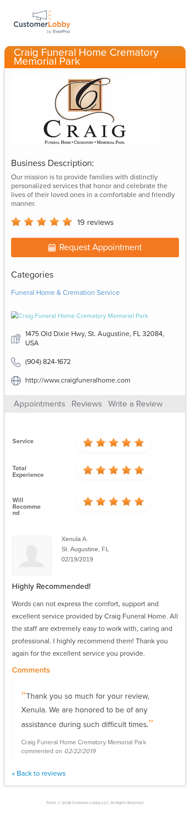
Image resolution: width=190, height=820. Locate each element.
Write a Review (135, 404)
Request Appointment (100, 247)
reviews (95, 222)
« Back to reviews (38, 773)
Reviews (87, 404)
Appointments (39, 404)
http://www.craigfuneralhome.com (77, 380)
